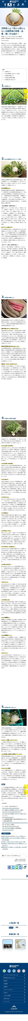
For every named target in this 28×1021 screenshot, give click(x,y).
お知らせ (5, 992)
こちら (19, 855)
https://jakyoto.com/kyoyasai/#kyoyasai (10, 808)
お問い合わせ (6, 998)
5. (4, 79)
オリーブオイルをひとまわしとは (11, 974)
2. (4, 73)
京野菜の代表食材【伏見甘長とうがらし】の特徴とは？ (14, 836)
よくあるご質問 (7, 995)
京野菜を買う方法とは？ (10, 79)
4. (4, 77)
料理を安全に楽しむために (9, 977)
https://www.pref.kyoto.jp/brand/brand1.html (11, 811)
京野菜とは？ (8, 71)
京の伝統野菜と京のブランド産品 (12, 73)
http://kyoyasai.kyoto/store (8, 830)
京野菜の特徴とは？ (9, 75)
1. (4, 71)
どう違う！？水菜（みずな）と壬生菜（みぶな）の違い (14, 841)
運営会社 (5, 980)
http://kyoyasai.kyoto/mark (8, 817)
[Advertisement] (14, 894)
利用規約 (5, 986)
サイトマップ (6, 1001)
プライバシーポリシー (8, 989)
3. (4, 75)
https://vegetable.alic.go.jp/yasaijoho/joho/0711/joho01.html (15, 822)
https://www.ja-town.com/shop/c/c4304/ (10, 826)
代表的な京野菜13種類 (10, 77)
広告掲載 (5, 983)
